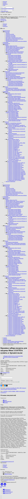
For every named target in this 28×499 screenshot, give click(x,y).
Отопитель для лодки (10, 35)
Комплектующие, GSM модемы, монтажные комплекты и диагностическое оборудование (16, 90)
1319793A (5, 391)
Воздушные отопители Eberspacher (13, 73)
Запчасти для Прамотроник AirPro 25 (16, 162)
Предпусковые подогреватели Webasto (14, 48)
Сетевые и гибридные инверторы (15, 104)
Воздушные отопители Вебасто (13, 49)
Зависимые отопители (11, 75)
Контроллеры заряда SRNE (14, 98)
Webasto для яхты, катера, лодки (14, 61)
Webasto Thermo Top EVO (11, 45)
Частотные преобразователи (14, 96)
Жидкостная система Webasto (14, 57)
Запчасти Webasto (11, 127)
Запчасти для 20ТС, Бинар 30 (14, 154)
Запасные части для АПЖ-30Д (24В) (16, 156)
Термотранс (5, 91)
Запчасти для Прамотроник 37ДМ (15, 165)
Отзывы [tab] (6, 402)
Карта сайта (3, 486)
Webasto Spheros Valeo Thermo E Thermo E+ (15, 47)
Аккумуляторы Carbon (13, 114)
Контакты (5, 3)
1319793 (10, 391)
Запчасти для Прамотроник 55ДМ (15, 169)
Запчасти (7, 121)
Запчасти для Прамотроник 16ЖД (15, 176)
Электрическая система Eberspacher (16, 82)
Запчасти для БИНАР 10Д (14, 149)
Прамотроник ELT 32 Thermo (14, 180)
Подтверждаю (4, 481)
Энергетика (7, 92)
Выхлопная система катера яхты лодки (14, 38)
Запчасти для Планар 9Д (13, 146)
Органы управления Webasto (12, 50)
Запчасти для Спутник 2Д (14, 140)
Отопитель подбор (10, 34)
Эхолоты (8, 33)
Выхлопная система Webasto (14, 56)
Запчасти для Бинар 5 (13, 148)
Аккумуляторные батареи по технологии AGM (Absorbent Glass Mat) (17, 120)
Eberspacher (7, 71)
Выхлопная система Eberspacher (15, 85)
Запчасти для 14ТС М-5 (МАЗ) (15, 152)
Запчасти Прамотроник (12, 161)
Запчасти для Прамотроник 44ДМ (15, 167)
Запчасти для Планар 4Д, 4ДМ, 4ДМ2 (16, 142)
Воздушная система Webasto (14, 55)
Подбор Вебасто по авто (12, 69)
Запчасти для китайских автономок (13, 123)
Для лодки (7, 31)
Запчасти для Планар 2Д (13, 141)
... (3, 182)
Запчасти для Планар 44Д (14, 144)
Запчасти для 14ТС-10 (13, 151)
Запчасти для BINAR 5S (13, 147)
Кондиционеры (6, 30)
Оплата (4, 2)
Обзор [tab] (5, 400)
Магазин (5, 1)
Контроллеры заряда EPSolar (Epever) (16, 99)
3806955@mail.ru (8, 474)
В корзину (3, 380)
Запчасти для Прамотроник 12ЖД (15, 175)
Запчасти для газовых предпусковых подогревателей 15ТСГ (16, 159)
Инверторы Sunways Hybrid (14, 107)
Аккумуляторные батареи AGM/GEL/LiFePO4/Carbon (12, 112)
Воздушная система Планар (12, 88)
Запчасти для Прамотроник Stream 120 (16, 173)
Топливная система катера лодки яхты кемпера (16, 41)
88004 (17, 391)
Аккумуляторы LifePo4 (13, 116)
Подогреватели (6, 43)
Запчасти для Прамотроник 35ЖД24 (16, 179)
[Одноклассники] (3, 385)
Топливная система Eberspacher (15, 83)
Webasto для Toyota (12, 70)
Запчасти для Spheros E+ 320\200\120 (16, 125)
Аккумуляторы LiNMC (13, 113)
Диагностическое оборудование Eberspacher (15, 77)
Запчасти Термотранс (10, 181)
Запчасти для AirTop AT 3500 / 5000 (14, 388)
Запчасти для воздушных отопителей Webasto (13, 388)
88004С (14, 391)
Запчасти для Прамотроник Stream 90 (16, 172)
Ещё (4, 5)
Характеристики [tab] (8, 401)
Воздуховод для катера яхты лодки (13, 37)
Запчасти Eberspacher (12, 133)
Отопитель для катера (10, 36)
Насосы (10, 95)
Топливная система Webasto (14, 58)
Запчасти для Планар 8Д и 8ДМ (15, 145)
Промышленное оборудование (14, 93)
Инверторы (10, 102)
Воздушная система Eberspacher (15, 80)
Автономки (5, 42)
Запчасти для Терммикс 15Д (14, 160)
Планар (6, 86)
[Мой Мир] (5, 385)
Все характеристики (5, 372)
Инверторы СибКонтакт (13, 105)
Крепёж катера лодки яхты (12, 40)
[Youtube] (5, 484)
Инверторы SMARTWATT (14, 103)
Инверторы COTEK (12, 110)
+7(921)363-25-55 (4, 11)
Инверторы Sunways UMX (14, 106)
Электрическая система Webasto (15, 59)
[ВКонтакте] (1, 385)
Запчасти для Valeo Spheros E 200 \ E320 (17, 126)
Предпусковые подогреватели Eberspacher (15, 72)
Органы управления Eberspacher (13, 76)
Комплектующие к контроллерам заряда (17, 100)
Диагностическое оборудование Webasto (15, 51)
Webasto (6, 44)
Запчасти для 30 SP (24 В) (14, 155)
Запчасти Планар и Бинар (13, 139)
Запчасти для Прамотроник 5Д (15, 168)
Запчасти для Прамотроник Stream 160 (16, 174)
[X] (7, 385)
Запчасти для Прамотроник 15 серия (16, 171)
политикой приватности (9, 479)
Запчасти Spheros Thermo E (13, 124)
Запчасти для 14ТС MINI (13, 153)
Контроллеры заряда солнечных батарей (16, 97)
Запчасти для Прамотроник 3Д (15, 163)
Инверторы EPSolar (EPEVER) (15, 109)
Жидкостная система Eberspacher (15, 84)
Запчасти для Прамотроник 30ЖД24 (16, 178)
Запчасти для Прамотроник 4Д (15, 166)
